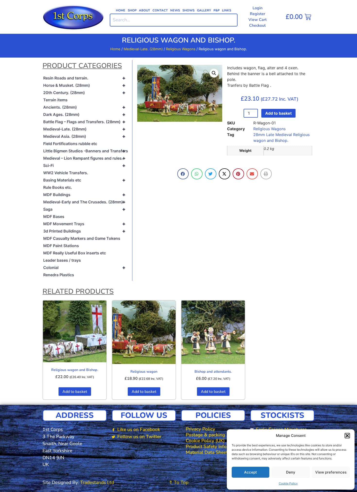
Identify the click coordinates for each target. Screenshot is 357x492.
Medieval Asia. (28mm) (84, 136)
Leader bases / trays (62, 260)
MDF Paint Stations (61, 245)
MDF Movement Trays (84, 224)
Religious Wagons (181, 49)
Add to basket (278, 113)
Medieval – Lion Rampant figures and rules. (84, 158)
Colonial (84, 267)
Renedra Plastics (58, 274)
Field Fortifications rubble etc (70, 143)
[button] (347, 435)
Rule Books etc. (57, 187)
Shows (188, 10)
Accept (250, 472)
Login (258, 8)
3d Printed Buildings (84, 231)
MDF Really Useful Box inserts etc (74, 252)
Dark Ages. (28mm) (84, 114)
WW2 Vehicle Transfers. (65, 172)
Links (226, 10)
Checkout (257, 25)
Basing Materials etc (84, 180)
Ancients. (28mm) (84, 107)
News (175, 10)
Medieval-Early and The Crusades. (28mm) (84, 202)
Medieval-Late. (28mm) (143, 49)
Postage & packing (205, 435)
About (144, 10)
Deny (290, 472)
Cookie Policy (288, 483)
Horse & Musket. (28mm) (84, 85)
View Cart (257, 19)
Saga (84, 209)
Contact (160, 10)
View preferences (331, 472)
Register (257, 14)
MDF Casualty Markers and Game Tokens (81, 238)
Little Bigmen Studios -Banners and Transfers (85, 151)
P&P (216, 10)
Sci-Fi (84, 165)
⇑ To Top (178, 482)
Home (120, 10)
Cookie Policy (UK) (205, 441)
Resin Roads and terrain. (84, 78)
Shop (132, 10)
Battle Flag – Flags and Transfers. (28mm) (84, 122)
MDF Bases (53, 216)
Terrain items (55, 99)
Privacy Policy (200, 429)
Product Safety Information (214, 446)
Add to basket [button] (74, 391)
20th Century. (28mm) (84, 92)
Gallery (204, 10)
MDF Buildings (84, 195)
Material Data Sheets (208, 452)
